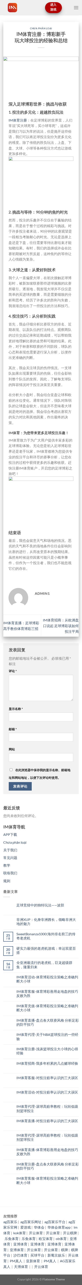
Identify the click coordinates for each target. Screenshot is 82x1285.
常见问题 (10, 858)
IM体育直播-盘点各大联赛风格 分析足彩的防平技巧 (47, 1022)
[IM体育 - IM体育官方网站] (22, 7)
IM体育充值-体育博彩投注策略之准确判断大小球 (47, 1008)
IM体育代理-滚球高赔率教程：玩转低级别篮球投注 (47, 1108)
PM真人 (16, 1261)
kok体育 (19, 1233)
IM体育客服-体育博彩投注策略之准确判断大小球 (47, 1180)
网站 (12, 749)
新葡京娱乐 (56, 1255)
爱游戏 (25, 1227)
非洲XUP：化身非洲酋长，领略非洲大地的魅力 (46, 921)
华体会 (39, 1227)
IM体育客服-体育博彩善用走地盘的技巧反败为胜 (47, 993)
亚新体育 (33, 1261)
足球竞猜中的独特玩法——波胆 (40, 905)
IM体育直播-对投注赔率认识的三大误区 (47, 1121)
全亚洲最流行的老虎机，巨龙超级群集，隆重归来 (44, 964)
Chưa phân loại (41, 28)
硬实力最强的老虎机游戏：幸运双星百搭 (46, 950)
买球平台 (37, 1255)
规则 (6, 881)
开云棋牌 (70, 1233)
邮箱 (13, 729)
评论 (13, 671)
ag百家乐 (10, 1222)
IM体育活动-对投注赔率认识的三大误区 (47, 1092)
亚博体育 (20, 1244)
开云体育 (36, 1233)
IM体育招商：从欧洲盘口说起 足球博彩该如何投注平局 (61, 625)
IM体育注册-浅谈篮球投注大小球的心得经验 (47, 1051)
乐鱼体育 (12, 1238)
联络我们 (10, 873)
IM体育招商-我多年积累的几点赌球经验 (47, 1063)
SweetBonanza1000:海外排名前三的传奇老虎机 (45, 936)
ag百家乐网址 (30, 1222)
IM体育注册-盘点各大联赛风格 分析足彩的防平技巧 (47, 1166)
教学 (6, 865)
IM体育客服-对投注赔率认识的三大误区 (47, 1078)
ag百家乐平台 (54, 1222)
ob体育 (61, 1238)
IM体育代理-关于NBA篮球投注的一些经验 (47, 1036)
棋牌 (64, 1250)
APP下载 (10, 834)
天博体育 (21, 1266)
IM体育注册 (18, 120)
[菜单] (76, 7)
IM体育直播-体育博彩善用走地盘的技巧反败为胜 (47, 1152)
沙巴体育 (20, 1255)
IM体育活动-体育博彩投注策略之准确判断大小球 (47, 979)
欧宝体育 (46, 1238)
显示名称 (16, 709)
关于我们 (10, 850)
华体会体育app (59, 1227)
